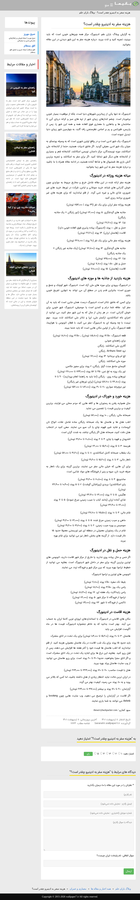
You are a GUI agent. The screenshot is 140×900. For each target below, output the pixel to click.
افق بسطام (29, 46)
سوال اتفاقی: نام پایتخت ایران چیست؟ (115, 855)
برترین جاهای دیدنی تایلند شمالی (22, 269)
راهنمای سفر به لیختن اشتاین (24, 149)
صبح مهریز (29, 34)
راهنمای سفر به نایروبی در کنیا (22, 89)
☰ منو (109, 5)
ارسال (129, 871)
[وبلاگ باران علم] (126, 4)
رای (88, 754)
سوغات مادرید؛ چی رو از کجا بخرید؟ (21, 209)
